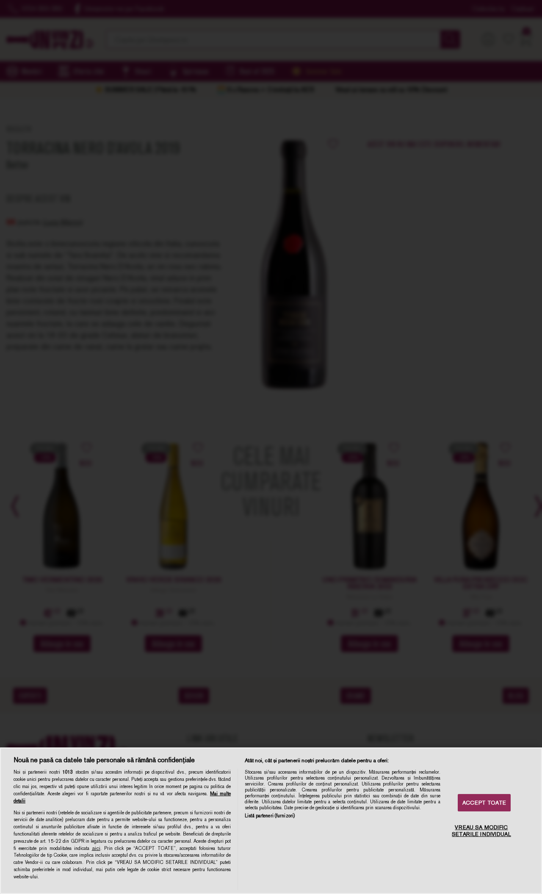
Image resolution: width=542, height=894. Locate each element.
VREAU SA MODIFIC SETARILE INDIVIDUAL (481, 831)
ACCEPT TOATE (484, 802)
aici (96, 848)
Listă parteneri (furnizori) (270, 816)
